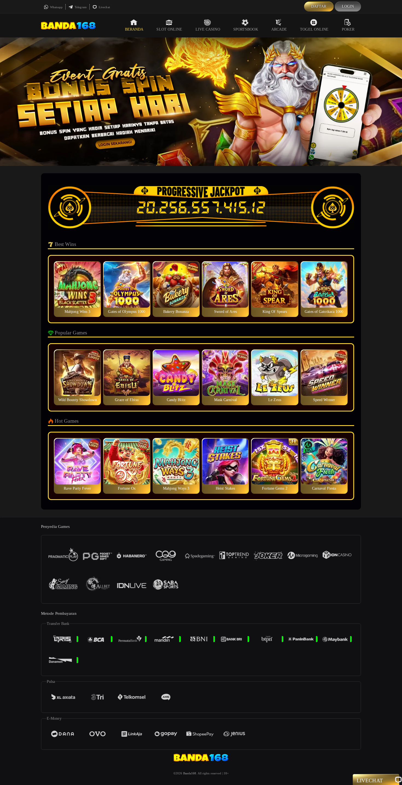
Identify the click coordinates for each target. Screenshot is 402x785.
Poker (348, 29)
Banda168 (189, 773)
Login (348, 6)
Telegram (80, 7)
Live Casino (208, 29)
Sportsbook (245, 29)
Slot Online (169, 29)
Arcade (279, 29)
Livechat (104, 7)
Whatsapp (56, 7)
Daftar (319, 6)
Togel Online (314, 29)
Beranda (134, 29)
